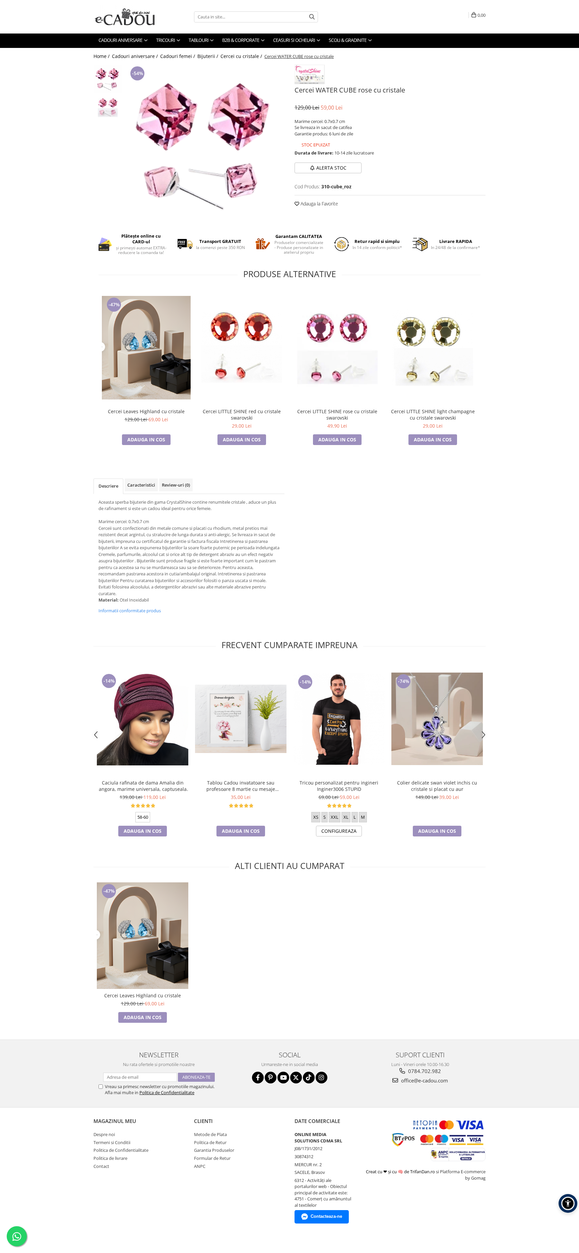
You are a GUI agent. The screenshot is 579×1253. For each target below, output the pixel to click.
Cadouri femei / (178, 56)
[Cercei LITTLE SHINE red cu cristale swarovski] (241, 347)
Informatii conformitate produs (130, 611)
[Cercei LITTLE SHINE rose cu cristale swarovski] (337, 347)
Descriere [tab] (108, 486)
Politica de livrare (110, 1158)
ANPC (199, 1166)
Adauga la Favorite (318, 203)
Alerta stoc (331, 168)
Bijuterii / (208, 56)
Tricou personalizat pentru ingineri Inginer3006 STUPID (339, 785)
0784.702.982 (424, 1071)
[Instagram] (321, 1077)
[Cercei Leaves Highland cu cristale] (146, 347)
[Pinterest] (270, 1077)
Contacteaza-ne (326, 1216)
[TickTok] (309, 1077)
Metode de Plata (210, 1134)
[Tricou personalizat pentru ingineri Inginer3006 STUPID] (339, 719)
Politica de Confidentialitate (166, 1092)
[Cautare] (312, 16)
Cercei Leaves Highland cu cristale (146, 411)
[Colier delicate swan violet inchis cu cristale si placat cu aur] (437, 719)
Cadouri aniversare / (135, 56)
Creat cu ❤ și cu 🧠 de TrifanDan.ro (401, 1172)
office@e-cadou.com (424, 1080)
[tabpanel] (204, 144)
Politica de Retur (210, 1142)
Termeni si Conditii (111, 1142)
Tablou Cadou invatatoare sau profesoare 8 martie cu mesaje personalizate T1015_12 (240, 785)
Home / (102, 56)
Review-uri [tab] (176, 485)
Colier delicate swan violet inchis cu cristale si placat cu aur (437, 785)
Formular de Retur (212, 1158)
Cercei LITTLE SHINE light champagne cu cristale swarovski (433, 414)
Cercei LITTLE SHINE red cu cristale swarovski (242, 414)
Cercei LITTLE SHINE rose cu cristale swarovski (337, 414)
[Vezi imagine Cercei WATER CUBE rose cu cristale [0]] (108, 79)
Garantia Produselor (214, 1150)
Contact (101, 1166)
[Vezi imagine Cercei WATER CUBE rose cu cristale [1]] (108, 107)
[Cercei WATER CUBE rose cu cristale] (204, 144)
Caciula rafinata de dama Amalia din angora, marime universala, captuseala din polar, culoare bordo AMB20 (143, 785)
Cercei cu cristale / (241, 56)
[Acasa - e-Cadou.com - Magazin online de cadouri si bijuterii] (126, 16)
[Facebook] (258, 1077)
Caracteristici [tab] (141, 485)
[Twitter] (296, 1077)
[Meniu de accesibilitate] (568, 1203)
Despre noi (104, 1134)
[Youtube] (283, 1077)
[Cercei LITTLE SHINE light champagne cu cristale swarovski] (432, 347)
